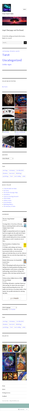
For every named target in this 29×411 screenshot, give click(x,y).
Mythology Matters (8, 204)
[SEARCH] (25, 42)
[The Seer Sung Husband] (25, 220)
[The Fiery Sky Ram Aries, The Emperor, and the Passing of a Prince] (21, 125)
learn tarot (11, 173)
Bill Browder (5, 229)
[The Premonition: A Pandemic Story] (25, 245)
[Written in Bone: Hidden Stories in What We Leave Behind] (25, 279)
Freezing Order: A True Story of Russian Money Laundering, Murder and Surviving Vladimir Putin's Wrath (13, 226)
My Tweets (4, 87)
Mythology (18, 173)
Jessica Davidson (7, 202)
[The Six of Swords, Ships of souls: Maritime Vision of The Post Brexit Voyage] (21, 112)
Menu (24, 9)
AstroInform (7, 194)
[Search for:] (13, 42)
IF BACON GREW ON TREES (10, 188)
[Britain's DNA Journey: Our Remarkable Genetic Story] (25, 261)
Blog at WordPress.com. (14, 400)
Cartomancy (12, 170)
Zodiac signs (6, 65)
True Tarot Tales (7, 14)
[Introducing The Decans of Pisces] (21, 100)
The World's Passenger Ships (11, 192)
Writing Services (6, 393)
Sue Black (5, 281)
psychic (18, 51)
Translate (13, 309)
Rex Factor (6, 190)
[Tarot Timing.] (8, 125)
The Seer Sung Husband (8, 218)
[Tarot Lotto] (5, 132)
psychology (5, 176)
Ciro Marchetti (20, 170)
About (3, 389)
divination (12, 51)
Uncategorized (12, 60)
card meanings (5, 51)
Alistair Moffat (6, 263)
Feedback (4, 396)
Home (3, 386)
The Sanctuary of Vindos (9, 206)
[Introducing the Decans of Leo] (8, 100)
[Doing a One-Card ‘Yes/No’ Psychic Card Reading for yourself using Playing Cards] (8, 112)
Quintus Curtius (7, 200)
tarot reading (17, 176)
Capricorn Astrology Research (11, 196)
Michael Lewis (6, 245)
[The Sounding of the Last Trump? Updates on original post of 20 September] (8, 142)
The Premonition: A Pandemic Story (11, 244)
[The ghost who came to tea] (21, 142)
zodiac (23, 176)
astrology (5, 170)
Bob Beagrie (5, 220)
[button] (4, 348)
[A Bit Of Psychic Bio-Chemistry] (21, 133)
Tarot (6, 55)
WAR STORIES (7, 198)
